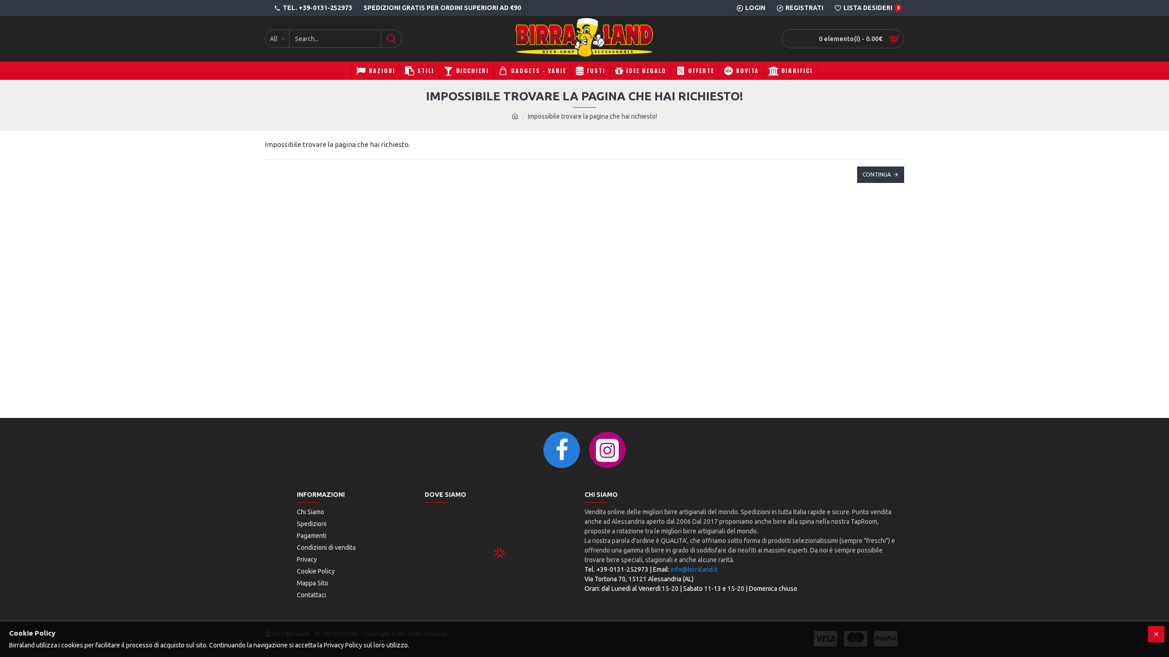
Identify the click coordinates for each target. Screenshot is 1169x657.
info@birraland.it (694, 569)
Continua (877, 174)
